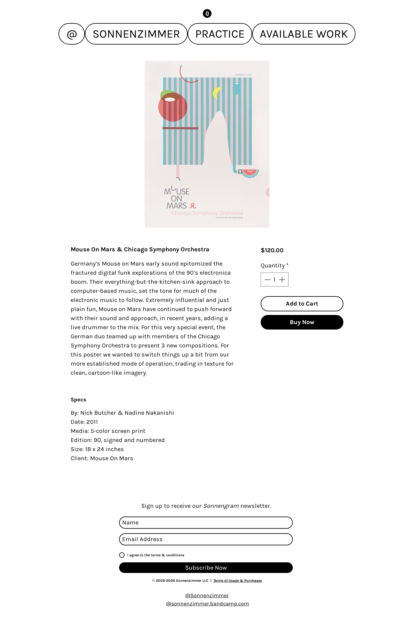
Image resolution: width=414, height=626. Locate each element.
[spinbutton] (274, 279)
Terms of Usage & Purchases (237, 580)
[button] (207, 13)
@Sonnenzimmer (207, 595)
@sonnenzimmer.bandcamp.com (207, 603)
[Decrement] (267, 279)
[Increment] (282, 279)
